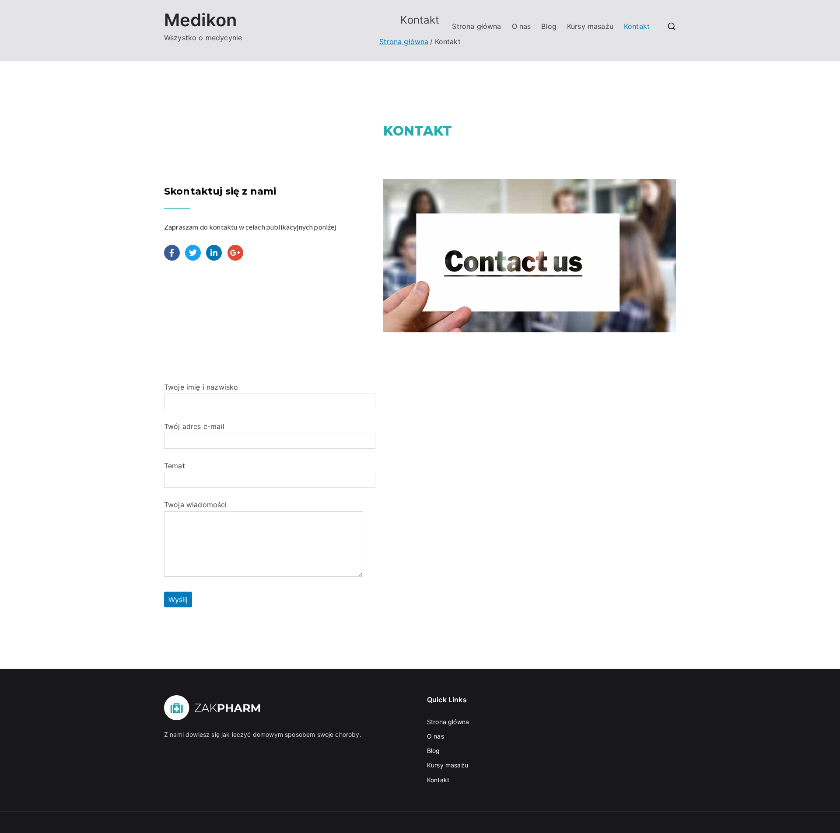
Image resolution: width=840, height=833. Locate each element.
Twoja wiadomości (195, 504)
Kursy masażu (590, 26)
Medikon (200, 20)
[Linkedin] (214, 253)
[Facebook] (172, 253)
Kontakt (637, 26)
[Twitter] (193, 253)
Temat (174, 465)
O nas (521, 26)
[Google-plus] (235, 253)
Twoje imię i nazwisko (201, 387)
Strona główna (476, 26)
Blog (548, 26)
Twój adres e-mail (194, 426)
